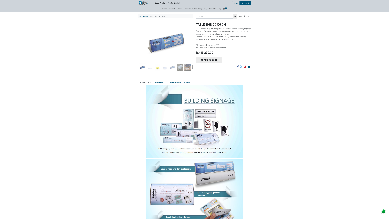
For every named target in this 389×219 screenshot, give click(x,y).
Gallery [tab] (187, 82)
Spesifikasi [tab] (159, 82)
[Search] (235, 16)
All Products (143, 16)
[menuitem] (164, 9)
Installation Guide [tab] (174, 82)
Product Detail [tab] (145, 82)
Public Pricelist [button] (243, 16)
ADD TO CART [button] (210, 60)
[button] (142, 43)
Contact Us (245, 3)
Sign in (236, 3)
